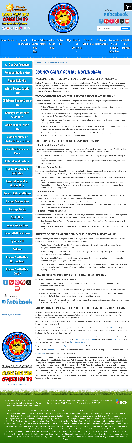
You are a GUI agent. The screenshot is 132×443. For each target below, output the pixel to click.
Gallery (17, 249)
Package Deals (17, 209)
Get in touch (65, 424)
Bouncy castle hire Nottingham (94, 416)
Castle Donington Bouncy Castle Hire (25, 421)
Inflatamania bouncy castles (17, 384)
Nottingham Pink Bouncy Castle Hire (55, 431)
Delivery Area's (44, 42)
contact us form (117, 339)
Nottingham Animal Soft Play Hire (73, 426)
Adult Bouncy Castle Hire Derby (17, 411)
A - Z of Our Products (17, 64)
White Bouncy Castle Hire (17, 90)
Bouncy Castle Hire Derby (17, 271)
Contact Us (60, 42)
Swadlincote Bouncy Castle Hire (51, 434)
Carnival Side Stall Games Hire (17, 183)
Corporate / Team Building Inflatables (114, 45)
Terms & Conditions (88, 42)
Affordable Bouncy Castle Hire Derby (76, 411)
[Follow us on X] (122, 21)
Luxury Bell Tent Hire (17, 233)
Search (125, 28)
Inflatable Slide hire (17, 161)
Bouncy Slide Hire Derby (89, 418)
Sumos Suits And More (17, 193)
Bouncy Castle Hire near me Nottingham (66, 416)
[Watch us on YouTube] (127, 21)
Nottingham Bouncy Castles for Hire (33, 429)
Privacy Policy (103, 431)
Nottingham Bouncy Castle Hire (99, 426)
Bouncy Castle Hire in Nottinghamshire (35, 416)
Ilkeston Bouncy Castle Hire (103, 424)
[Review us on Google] (106, 21)
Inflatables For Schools (126, 43)
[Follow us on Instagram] (111, 21)
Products (12, 40)
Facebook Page (53, 350)
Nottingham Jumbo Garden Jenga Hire (25, 431)
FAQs (68, 40)
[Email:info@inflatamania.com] (15, 23)
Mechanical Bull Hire (51, 426)
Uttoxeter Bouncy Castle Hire (76, 434)
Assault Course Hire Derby (21, 413)
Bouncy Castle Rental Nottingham (55, 62)
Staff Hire (17, 217)
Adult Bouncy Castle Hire (17, 127)
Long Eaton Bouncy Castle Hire (30, 426)
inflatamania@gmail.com (85, 339)
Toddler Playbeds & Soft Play (17, 171)
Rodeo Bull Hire (17, 80)
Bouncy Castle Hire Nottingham (17, 259)
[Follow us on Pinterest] (116, 21)
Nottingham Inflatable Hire (90, 429)
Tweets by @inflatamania (11, 315)
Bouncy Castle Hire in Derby (97, 413)
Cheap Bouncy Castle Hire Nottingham (54, 421)
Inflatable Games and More (17, 151)
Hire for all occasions (77, 43)
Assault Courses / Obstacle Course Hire (17, 139)
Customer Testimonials (101, 42)
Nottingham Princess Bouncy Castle (83, 431)
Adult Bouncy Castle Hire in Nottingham (46, 411)
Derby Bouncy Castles (78, 342)
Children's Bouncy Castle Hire (17, 102)
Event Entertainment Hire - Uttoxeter (45, 424)
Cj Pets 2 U (17, 241)
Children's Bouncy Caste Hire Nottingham (86, 421)
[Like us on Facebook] (101, 21)
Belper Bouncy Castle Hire (43, 413)
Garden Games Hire (17, 201)
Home (3, 40)
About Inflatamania (24, 42)
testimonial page (62, 346)
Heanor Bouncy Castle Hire (81, 424)
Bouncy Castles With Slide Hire (17, 115)
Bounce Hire (40, 353)
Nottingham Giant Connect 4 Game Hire (64, 429)
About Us (118, 434)
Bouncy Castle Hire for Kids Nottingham (70, 413)
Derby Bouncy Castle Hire (20, 424)
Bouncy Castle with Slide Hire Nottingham (63, 418)
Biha (111, 328)
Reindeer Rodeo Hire (17, 72)
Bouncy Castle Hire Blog (35, 45)
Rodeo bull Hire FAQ (30, 434)
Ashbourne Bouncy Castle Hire (103, 411)
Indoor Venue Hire (52, 43)
